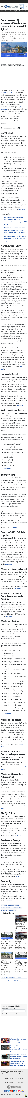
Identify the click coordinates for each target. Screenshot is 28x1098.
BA (17, 11)
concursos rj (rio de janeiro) (8, 910)
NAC (2, 11)
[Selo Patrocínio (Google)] (21, 6)
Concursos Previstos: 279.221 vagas (11, 981)
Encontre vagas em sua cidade (9, 1008)
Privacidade (19, 1082)
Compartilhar (14, 61)
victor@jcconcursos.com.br (14, 64)
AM (14, 11)
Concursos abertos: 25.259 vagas (11, 977)
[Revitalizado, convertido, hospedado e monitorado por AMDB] (26, 1095)
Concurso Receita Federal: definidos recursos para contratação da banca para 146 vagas (15, 220)
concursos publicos (13, 905)
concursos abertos (6, 907)
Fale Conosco (19, 1078)
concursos (4, 905)
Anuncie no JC (9, 1082)
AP (11, 11)
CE (19, 11)
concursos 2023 (17, 907)
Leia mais (21, 209)
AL (8, 11)
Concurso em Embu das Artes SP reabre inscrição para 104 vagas (15, 238)
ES (25, 11)
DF (22, 11)
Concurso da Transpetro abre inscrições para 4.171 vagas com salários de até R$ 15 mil (15, 230)
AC (5, 11)
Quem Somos (9, 1078)
